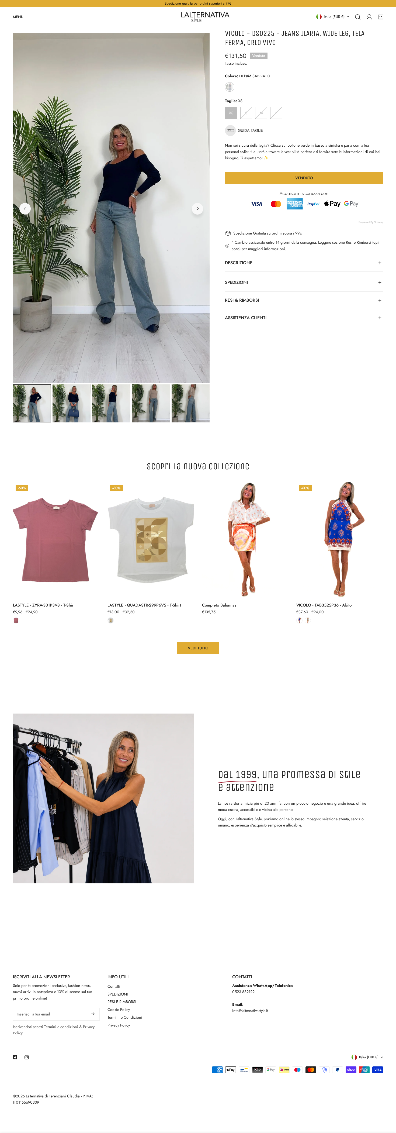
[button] (380, 16)
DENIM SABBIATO (229, 87)
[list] (111, 208)
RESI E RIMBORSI (121, 1001)
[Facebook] (15, 1057)
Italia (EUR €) (334, 16)
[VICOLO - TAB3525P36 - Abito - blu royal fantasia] (299, 620)
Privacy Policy (118, 1025)
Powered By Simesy (371, 222)
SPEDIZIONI (117, 994)
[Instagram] (26, 1057)
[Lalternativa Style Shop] (205, 17)
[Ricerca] (357, 16)
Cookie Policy (118, 1009)
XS (231, 113)
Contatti (113, 986)
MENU (18, 16)
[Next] (197, 208)
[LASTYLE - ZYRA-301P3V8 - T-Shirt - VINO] (16, 620)
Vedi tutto (198, 648)
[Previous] (25, 208)
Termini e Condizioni (124, 1017)
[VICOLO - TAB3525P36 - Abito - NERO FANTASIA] (308, 620)
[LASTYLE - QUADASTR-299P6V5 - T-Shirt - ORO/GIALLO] (110, 620)
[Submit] (92, 1014)
